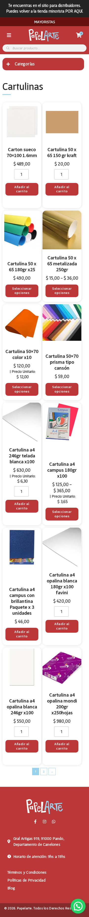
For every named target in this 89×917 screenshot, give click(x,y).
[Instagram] (44, 822)
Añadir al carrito (21, 189)
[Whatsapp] (54, 822)
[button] (78, 906)
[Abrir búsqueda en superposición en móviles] (44, 48)
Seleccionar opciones (22, 291)
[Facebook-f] (35, 822)
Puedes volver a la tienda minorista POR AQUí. (44, 11)
